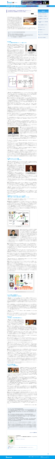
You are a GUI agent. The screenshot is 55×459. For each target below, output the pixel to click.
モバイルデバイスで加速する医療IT (43, 34)
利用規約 (32, 456)
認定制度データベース (42, 29)
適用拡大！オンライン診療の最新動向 (43, 22)
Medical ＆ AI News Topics (42, 13)
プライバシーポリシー (37, 456)
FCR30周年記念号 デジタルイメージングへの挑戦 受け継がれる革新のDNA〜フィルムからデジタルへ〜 (21, 447)
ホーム (17, 2)
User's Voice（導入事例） (42, 37)
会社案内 (30, 456)
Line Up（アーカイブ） (42, 27)
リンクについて (47, 456)
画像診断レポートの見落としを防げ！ (43, 19)
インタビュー (13, 7)
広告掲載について (42, 456)
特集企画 (10, 7)
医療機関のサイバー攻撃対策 (43, 16)
